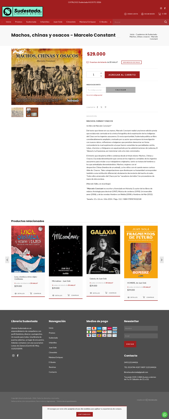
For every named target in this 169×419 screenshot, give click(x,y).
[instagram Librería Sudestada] (161, 8)
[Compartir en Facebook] (97, 107)
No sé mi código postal (94, 95)
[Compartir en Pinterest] (105, 107)
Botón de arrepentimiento (67, 401)
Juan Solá (57, 22)
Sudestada (31, 22)
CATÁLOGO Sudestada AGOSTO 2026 (84, 2)
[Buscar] (165, 22)
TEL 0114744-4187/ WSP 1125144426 (140, 367)
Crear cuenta (132, 14)
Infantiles (45, 22)
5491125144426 (131, 362)
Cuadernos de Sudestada (146, 34)
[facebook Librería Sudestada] (164, 8)
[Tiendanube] (147, 400)
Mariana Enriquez (88, 22)
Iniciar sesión (149, 14)
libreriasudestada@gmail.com (136, 372)
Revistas (52, 367)
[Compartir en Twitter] (101, 107)
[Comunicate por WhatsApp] (165, 415)
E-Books (103, 22)
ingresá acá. (51, 401)
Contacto (53, 372)
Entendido (85, 414)
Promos (18, 22)
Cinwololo (71, 22)
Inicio (8, 22)
